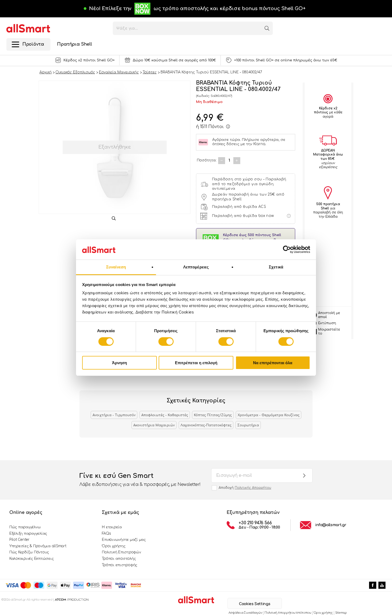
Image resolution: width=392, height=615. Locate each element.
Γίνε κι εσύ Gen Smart (140, 479)
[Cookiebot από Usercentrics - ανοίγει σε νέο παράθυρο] (286, 249)
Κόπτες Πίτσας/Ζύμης (213, 415)
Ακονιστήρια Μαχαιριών (154, 425)
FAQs (106, 533)
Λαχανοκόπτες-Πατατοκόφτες (206, 425)
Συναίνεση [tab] (116, 267)
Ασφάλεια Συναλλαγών (245, 612)
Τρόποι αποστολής (119, 559)
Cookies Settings (254, 604)
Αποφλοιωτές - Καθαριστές (164, 415)
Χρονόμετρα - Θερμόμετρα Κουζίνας (268, 415)
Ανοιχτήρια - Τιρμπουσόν (114, 415)
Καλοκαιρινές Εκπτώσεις (31, 559)
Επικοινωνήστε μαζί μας (124, 540)
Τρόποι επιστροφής (119, 565)
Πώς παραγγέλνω (25, 527)
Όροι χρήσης (113, 546)
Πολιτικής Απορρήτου (253, 488)
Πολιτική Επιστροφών (121, 552)
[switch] (166, 341)
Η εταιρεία (112, 527)
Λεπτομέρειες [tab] (196, 267)
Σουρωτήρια (248, 425)
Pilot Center (19, 540)
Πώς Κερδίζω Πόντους (29, 552)
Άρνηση (119, 362)
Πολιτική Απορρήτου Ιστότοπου (288, 612)
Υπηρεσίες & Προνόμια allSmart (37, 546)
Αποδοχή (245, 488)
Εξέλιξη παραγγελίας (28, 533)
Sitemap (341, 612)
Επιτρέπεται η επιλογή (196, 362)
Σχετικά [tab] (276, 267)
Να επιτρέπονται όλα (272, 362)
